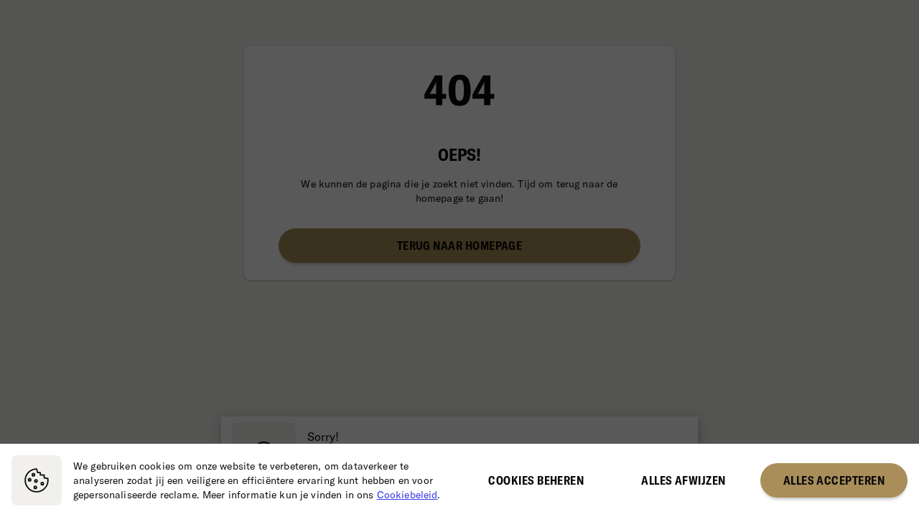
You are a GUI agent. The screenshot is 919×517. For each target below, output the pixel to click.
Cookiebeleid (407, 494)
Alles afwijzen (683, 480)
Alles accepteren (834, 480)
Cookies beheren (536, 480)
